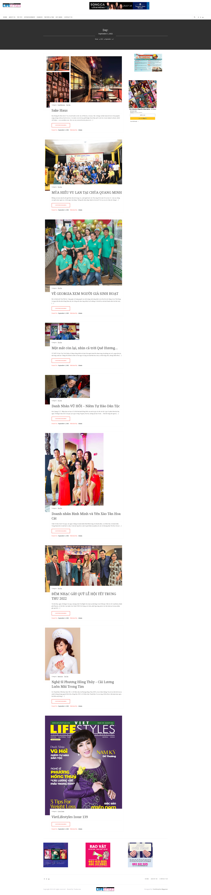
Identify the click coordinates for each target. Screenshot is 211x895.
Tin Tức (20, 17)
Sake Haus (60, 110)
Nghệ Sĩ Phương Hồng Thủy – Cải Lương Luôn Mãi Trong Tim (83, 684)
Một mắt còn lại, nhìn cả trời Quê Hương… (85, 348)
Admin (80, 130)
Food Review (61, 105)
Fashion (40, 17)
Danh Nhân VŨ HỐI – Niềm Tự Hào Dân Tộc (86, 406)
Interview (60, 676)
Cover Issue (61, 811)
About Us (12, 17)
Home (5, 17)
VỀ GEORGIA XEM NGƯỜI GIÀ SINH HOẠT (85, 293)
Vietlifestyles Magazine (160, 889)
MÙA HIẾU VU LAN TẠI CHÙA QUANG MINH (87, 192)
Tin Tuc (68, 105)
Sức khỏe (59, 17)
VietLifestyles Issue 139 (70, 817)
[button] (159, 63)
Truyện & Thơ (49, 17)
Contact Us (68, 17)
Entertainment (29, 17)
